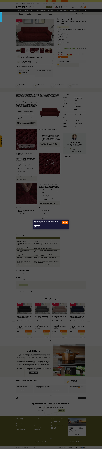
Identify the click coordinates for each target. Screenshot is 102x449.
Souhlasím (65, 222)
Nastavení (37, 226)
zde (49, 223)
